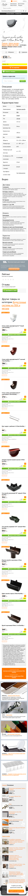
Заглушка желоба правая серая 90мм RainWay (14, 676)
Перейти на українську (16, 891)
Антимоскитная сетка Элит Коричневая (15, 812)
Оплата (5, 213)
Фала (10, 804)
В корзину (15, 67)
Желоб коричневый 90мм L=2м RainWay (13, 625)
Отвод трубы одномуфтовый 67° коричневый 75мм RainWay (11, 393)
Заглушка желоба (20, 109)
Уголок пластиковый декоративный (13, 734)
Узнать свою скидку (14, 334)
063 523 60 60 (21, 4)
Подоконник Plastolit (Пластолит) (14, 695)
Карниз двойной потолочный (16, 820)
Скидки (15, 1)
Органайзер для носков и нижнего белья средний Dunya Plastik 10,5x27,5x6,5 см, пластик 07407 (14, 774)
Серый (18, 115)
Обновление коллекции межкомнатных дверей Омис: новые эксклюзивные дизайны (16, 873)
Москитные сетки (13, 814)
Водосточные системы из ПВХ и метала (14, 305)
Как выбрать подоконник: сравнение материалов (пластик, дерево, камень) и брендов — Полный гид (16, 841)
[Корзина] (25, 11)
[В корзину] (25, 330)
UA (23, 1)
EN (24, 1)
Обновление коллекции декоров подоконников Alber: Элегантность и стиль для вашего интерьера (17, 881)
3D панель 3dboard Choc (15, 796)
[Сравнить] (23, 11)
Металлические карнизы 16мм (16, 805)
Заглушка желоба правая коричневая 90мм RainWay (14, 671)
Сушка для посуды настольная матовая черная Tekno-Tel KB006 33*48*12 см (13, 754)
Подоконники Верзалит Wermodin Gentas (17, 828)
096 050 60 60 (13, 4)
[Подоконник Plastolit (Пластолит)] (14, 688)
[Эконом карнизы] (14, 708)
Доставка (6, 185)
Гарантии (6, 236)
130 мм (18, 118)
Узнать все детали (14, 269)
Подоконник (12, 791)
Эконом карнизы (9, 715)
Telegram (20, 5)
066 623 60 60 (13, 5)
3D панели (11, 797)
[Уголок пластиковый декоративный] (14, 727)
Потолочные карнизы (14, 821)
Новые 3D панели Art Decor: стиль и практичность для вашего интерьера (17, 865)
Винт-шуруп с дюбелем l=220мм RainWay (13, 426)
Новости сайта (6, 836)
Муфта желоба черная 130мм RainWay (12, 593)
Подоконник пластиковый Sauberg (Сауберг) (17, 789)
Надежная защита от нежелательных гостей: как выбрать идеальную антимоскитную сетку (15, 857)
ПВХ (17, 112)
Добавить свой (11, 290)
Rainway (18, 106)
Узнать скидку (10, 71)
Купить (23, 81)
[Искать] (25, 8)
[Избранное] (21, 11)
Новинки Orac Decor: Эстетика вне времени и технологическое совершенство (17, 849)
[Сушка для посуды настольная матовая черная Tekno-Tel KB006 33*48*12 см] (14, 746)
